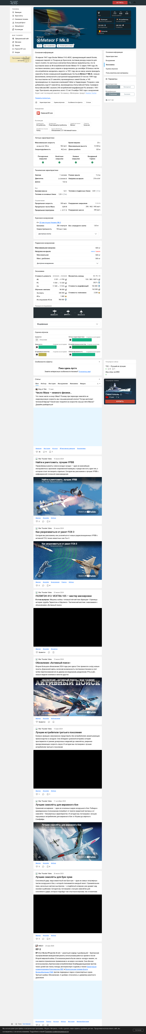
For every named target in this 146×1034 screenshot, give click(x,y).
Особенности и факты (75, 102)
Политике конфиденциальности (57, 1032)
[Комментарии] (43, 521)
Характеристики (45, 102)
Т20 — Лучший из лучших (116, 366)
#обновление (55, 718)
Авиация (38, 448)
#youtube (46, 518)
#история (47, 448)
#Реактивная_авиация (67, 448)
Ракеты (64, 582)
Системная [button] (26, 1024)
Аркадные (127, 87)
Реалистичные (113, 87)
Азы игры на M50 (112, 372)
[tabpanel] (67, 229)
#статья (55, 448)
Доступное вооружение (45, 263)
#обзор (53, 518)
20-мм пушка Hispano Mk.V (50, 223)
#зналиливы (81, 448)
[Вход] (134, 3)
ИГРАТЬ (120, 3)
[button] (12, 1024)
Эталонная (113, 94)
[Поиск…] (130, 3)
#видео (38, 518)
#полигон (54, 649)
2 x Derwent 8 (62, 178)
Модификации (42, 324)
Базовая (127, 94)
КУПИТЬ (120, 401)
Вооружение (55, 582)
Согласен (138, 1030)
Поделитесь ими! (85, 371)
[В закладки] (53, 652)
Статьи (88, 102)
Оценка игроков (59, 102)
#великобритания (83, 1021)
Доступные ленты (44, 234)
